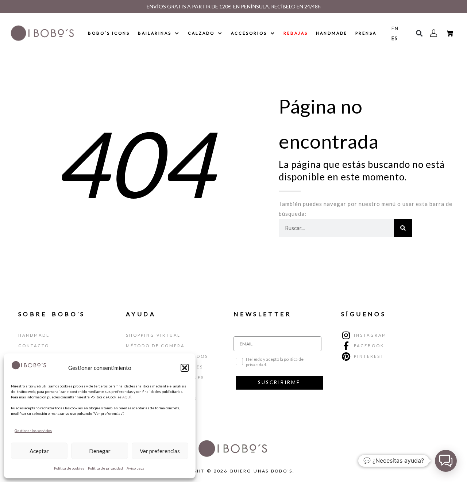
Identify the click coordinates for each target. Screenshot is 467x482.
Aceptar (39, 451)
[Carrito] (450, 33)
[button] (184, 367)
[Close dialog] (305, 144)
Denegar (100, 451)
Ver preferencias (160, 451)
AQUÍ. (127, 397)
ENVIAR (291, 325)
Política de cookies (69, 468)
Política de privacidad (105, 468)
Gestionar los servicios (33, 430)
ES (394, 38)
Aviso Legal (136, 468)
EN (395, 28)
